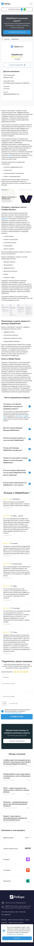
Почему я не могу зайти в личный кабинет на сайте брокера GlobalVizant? (15, 460)
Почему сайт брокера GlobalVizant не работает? (12, 449)
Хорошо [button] (17, 938)
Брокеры (4, 919)
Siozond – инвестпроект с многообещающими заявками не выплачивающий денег (15, 818)
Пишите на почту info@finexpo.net (15, 903)
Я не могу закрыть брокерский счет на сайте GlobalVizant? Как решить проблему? (14, 472)
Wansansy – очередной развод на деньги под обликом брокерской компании (15, 804)
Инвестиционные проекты (16, 919)
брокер (9, 155)
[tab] (17, 406)
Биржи (27, 919)
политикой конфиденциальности (13, 712)
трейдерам (4, 218)
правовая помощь (14, 9)
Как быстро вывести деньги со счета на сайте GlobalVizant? (14, 439)
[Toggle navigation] (31, 4)
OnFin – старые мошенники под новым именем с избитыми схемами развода (16, 790)
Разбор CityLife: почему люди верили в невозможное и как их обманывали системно (16, 776)
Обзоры (29, 766)
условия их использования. (15, 934)
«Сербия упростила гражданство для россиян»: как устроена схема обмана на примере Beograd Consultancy (17, 762)
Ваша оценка (7, 672)
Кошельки (4, 922)
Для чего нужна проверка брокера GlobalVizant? (12, 429)
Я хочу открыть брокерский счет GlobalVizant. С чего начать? (15, 484)
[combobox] (4, 703)
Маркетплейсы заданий (16, 922)
